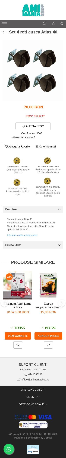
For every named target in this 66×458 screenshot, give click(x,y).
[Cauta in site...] (62, 23)
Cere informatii (47, 146)
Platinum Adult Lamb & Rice (17, 305)
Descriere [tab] (11, 209)
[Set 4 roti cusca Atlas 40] (33, 70)
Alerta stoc (35, 126)
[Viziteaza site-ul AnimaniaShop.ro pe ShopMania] (33, 449)
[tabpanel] (33, 70)
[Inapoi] (2, 32)
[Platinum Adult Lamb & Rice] (17, 285)
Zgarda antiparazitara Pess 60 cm (48, 305)
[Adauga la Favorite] (17, 345)
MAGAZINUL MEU (31, 389)
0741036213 (35, 374)
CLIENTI (31, 396)
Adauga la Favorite (19, 146)
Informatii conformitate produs (22, 235)
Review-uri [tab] (13, 244)
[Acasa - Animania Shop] (33, 10)
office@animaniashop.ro (35, 379)
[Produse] (5, 24)
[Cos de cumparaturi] (53, 23)
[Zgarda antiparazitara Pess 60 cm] (48, 285)
